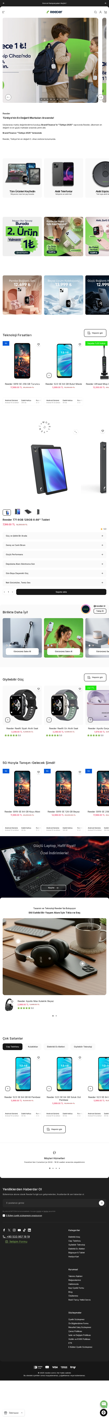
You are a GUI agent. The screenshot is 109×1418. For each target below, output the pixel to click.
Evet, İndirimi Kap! (28, 727)
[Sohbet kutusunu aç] (104, 1404)
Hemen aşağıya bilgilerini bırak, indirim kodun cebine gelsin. (26, 710)
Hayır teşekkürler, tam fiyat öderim (29, 736)
